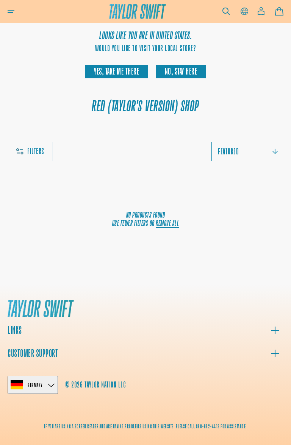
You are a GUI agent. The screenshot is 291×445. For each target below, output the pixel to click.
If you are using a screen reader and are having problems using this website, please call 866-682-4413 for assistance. (145, 426)
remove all (167, 223)
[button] (11, 11)
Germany (35, 385)
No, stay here (181, 71)
